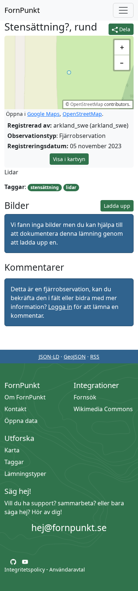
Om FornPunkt (25, 397)
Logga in (60, 307)
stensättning (45, 187)
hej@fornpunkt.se (69, 527)
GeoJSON (75, 356)
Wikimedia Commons (103, 409)
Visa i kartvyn (69, 159)
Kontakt (15, 409)
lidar (71, 187)
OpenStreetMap (86, 104)
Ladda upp (117, 205)
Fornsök (85, 397)
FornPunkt (22, 10)
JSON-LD (49, 356)
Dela (124, 29)
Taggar (14, 462)
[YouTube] (25, 561)
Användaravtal (67, 569)
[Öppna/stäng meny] (123, 10)
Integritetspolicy (24, 569)
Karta (12, 450)
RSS (94, 356)
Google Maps (43, 113)
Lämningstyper (25, 474)
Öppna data (21, 421)
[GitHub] (13, 561)
